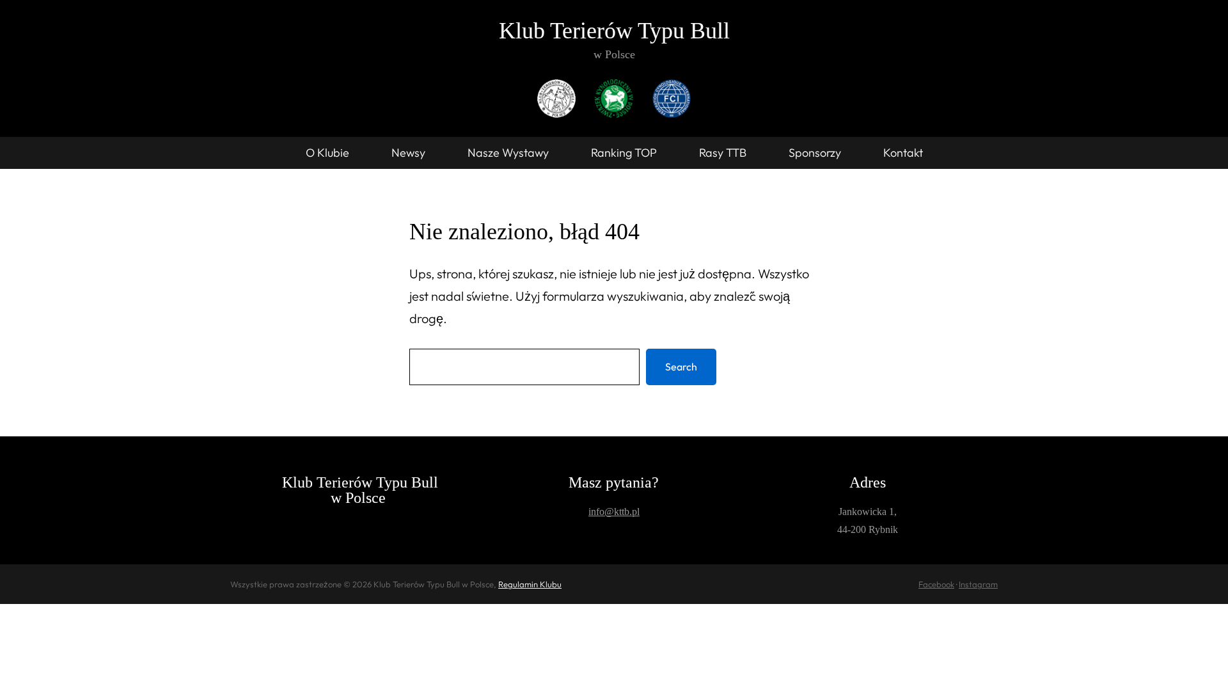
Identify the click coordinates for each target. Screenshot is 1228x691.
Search (681, 366)
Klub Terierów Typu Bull (614, 31)
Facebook (936, 584)
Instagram (978, 584)
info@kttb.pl (614, 511)
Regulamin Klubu (530, 584)
